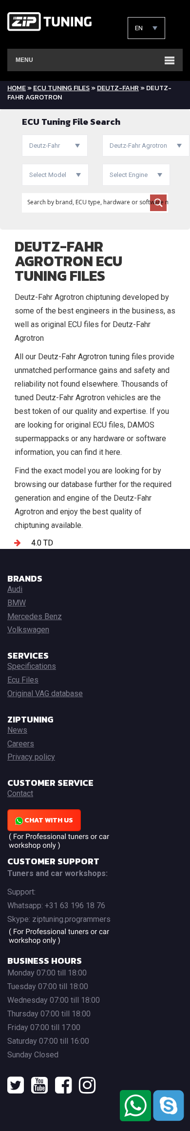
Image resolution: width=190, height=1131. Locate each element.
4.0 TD (42, 542)
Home (16, 88)
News (17, 730)
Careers (20, 743)
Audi (14, 589)
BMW (16, 602)
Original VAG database (45, 693)
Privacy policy (31, 756)
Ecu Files (22, 679)
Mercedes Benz (34, 616)
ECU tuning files (61, 88)
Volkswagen (28, 629)
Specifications (31, 666)
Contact (20, 793)
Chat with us (48, 820)
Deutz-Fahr (118, 88)
